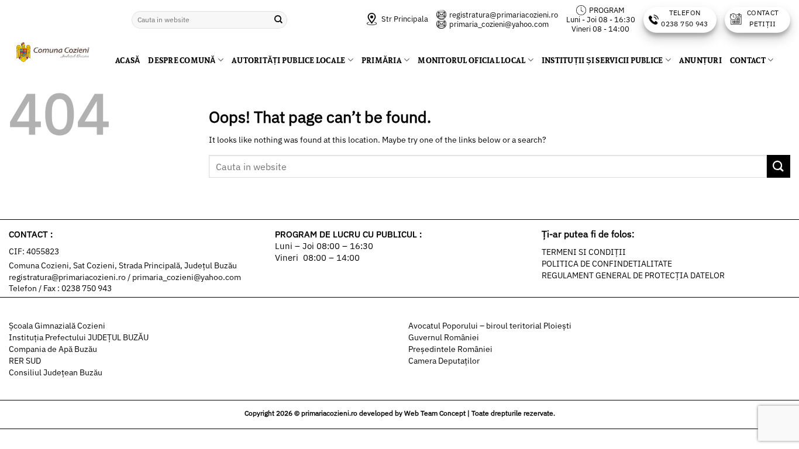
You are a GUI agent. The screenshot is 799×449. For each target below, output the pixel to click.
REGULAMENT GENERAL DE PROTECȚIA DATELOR (633, 275)
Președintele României (450, 349)
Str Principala (404, 19)
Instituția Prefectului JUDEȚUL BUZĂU (79, 337)
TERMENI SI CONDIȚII (584, 252)
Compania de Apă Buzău (53, 349)
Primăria (381, 60)
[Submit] (278, 20)
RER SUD (25, 360)
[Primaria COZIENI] (53, 52)
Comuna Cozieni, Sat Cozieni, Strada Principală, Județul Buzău (123, 265)
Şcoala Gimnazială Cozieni (57, 325)
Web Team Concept (435, 413)
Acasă (127, 60)
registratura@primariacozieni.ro (503, 15)
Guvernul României (443, 337)
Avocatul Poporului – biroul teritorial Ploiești (489, 325)
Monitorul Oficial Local (471, 60)
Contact (748, 60)
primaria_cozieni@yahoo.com (499, 24)
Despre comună (181, 60)
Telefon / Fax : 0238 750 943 (60, 288)
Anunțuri (700, 60)
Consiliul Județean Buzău (55, 372)
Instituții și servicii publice (602, 60)
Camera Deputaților (444, 360)
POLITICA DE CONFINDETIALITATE (607, 263)
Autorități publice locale (288, 60)
